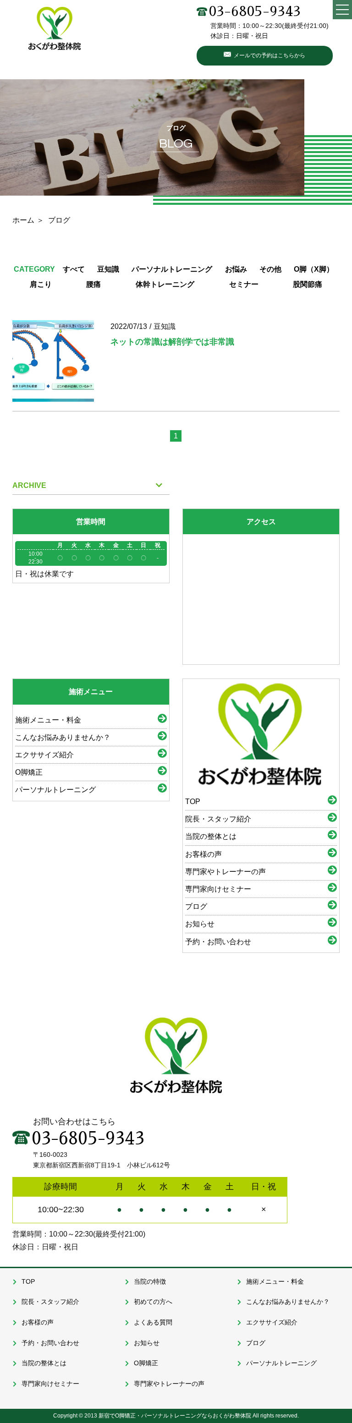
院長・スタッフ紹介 (218, 819)
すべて (74, 269)
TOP (192, 801)
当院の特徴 (150, 1281)
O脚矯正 (29, 772)
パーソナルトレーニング (172, 269)
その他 (270, 269)
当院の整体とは (210, 836)
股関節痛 (307, 284)
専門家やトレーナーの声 (225, 872)
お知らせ (199, 924)
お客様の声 (203, 854)
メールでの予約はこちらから (269, 55)
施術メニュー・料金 (48, 720)
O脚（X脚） (314, 269)
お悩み (236, 269)
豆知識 (108, 269)
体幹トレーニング (165, 284)
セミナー (243, 284)
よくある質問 (153, 1322)
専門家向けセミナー (218, 889)
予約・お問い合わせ (218, 942)
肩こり (41, 284)
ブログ (196, 906)
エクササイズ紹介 (44, 755)
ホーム (23, 220)
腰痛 (93, 284)
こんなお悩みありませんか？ (62, 737)
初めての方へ (153, 1301)
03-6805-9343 (255, 11)
